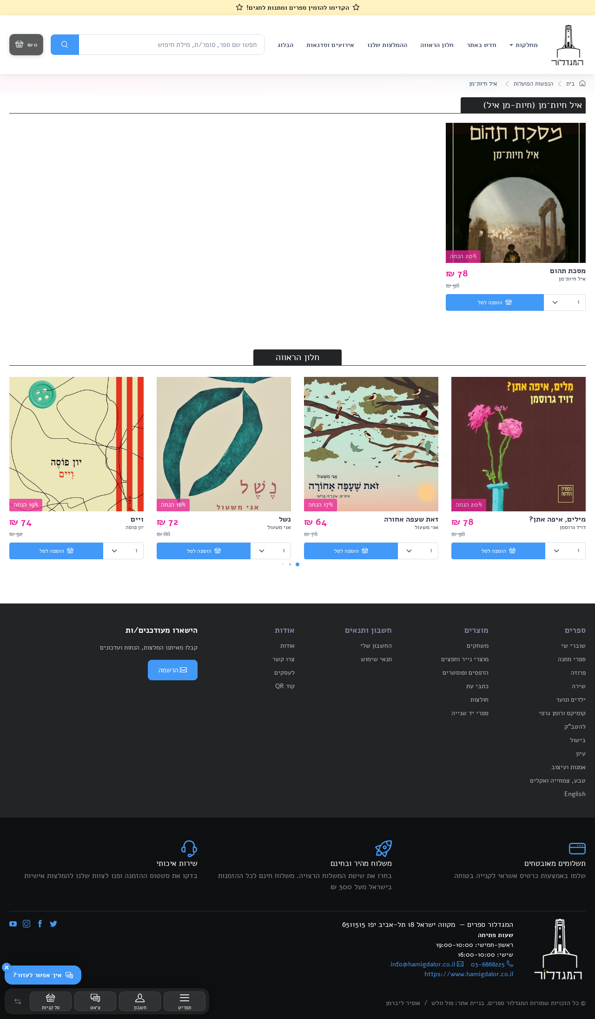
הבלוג (285, 44)
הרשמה (168, 670)
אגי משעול (426, 527)
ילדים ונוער (571, 699)
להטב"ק (575, 726)
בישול (578, 740)
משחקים (478, 645)
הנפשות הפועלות (533, 84)
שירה (579, 686)
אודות (287, 645)
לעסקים (284, 672)
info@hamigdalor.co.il (422, 964)
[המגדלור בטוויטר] (53, 924)
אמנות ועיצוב (568, 767)
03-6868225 (488, 964)
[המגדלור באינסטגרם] (26, 924)
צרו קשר (283, 659)
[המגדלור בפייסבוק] (40, 924)
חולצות (479, 699)
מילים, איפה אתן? (557, 519)
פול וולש (442, 1003)
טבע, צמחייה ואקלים (558, 780)
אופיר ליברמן (403, 1003)
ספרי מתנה (572, 659)
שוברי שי (573, 645)
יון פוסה (135, 527)
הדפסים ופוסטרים (466, 672)
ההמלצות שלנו (387, 44)
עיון (581, 753)
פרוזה (578, 672)
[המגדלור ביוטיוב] (13, 924)
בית (571, 84)
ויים (137, 519)
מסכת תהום (568, 271)
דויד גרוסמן (573, 527)
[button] (17, 1001)
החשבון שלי (376, 645)
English (575, 794)
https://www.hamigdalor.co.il (468, 974)
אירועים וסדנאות (330, 44)
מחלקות (527, 44)
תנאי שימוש (376, 659)
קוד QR (285, 686)
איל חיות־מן (572, 278)
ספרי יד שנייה (470, 713)
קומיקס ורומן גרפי (562, 713)
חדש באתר (481, 44)
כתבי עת (477, 686)
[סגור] (6, 967)
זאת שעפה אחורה (411, 519)
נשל (285, 519)
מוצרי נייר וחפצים (465, 659)
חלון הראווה (437, 44)
